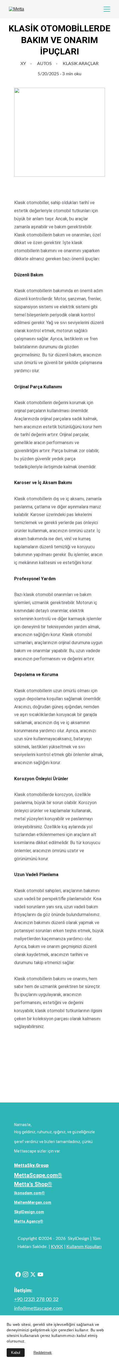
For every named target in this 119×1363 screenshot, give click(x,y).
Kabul (15, 1353)
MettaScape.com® (38, 1175)
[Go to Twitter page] (33, 1274)
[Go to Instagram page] (25, 1274)
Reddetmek (42, 1353)
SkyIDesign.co (27, 1212)
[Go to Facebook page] (18, 1274)
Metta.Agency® (28, 1221)
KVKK (57, 1246)
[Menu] (107, 9)
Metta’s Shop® (33, 1184)
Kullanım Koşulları (84, 1246)
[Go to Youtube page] (40, 1274)
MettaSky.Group (31, 1165)
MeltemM (22, 1202)
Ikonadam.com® (29, 1193)
